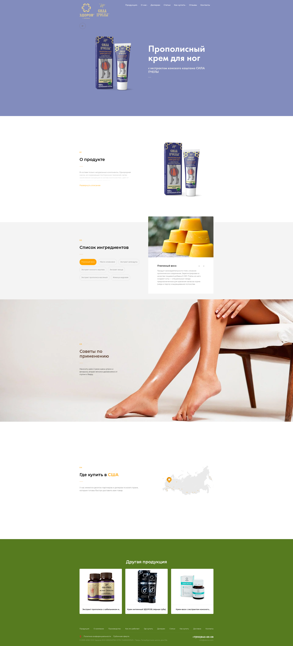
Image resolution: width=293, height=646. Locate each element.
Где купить (148, 629)
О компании (99, 629)
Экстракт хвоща (116, 270)
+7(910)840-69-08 (203, 637)
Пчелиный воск (88, 262)
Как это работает (132, 629)
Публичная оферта (121, 636)
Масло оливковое (107, 262)
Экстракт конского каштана (92, 270)
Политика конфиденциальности (97, 636)
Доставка (197, 629)
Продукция (84, 629)
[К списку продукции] (83, 26)
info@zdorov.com (206, 640)
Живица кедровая (120, 277)
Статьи (167, 5)
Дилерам (155, 5)
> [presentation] (203, 266)
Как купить (184, 629)
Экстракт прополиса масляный (94, 277)
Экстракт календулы (128, 262)
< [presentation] (199, 266)
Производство (114, 629)
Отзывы (193, 5)
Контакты (205, 5)
